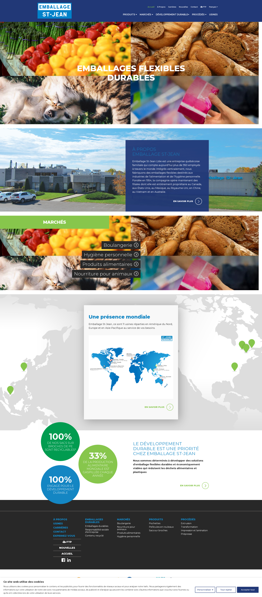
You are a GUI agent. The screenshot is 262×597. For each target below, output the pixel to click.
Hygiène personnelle (108, 255)
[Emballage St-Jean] (55, 11)
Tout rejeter (226, 590)
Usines (213, 14)
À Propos (161, 7)
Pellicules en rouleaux (161, 527)
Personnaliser (204, 590)
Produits (129, 14)
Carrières (172, 7)
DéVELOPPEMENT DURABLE (172, 14)
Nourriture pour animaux (103, 274)
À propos (60, 519)
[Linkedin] (69, 560)
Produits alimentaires (107, 264)
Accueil (151, 7)
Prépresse (186, 534)
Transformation (189, 527)
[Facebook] (63, 560)
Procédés (198, 14)
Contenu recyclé (94, 535)
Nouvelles (183, 7)
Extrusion (186, 523)
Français (213, 7)
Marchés (146, 14)
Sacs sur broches (158, 530)
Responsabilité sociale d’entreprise (97, 530)
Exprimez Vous (64, 535)
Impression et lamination (194, 530)
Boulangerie (118, 245)
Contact (194, 7)
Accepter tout (248, 590)
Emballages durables (96, 526)
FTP (204, 7)
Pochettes (154, 523)
